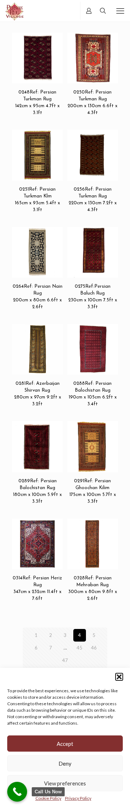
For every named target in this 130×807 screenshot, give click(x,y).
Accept (65, 743)
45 (79, 648)
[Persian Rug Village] (14, 11)
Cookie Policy (48, 798)
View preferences (65, 783)
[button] (119, 676)
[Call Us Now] (17, 792)
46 (94, 648)
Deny (65, 763)
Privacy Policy (78, 798)
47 (65, 660)
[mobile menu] (120, 11)
